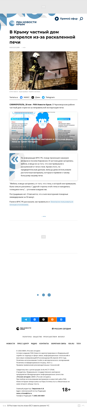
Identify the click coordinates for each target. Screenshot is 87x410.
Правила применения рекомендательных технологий (37, 365)
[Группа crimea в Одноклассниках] (52, 319)
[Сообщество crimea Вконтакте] (34, 319)
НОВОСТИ (10, 344)
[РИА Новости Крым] (23, 23)
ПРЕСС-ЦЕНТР (23, 344)
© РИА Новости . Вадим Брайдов (19, 92)
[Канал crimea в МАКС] (61, 319)
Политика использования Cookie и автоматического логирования (42, 360)
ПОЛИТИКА (27, 337)
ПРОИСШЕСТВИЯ (50, 337)
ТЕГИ (78, 344)
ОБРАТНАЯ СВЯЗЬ (58, 344)
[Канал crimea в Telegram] (26, 319)
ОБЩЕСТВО (37, 337)
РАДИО (34, 344)
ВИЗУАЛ (61, 337)
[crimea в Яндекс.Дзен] (43, 319)
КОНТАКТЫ (44, 344)
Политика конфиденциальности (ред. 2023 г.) (34, 363)
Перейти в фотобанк (34, 92)
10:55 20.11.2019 (14, 47)
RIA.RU (71, 344)
